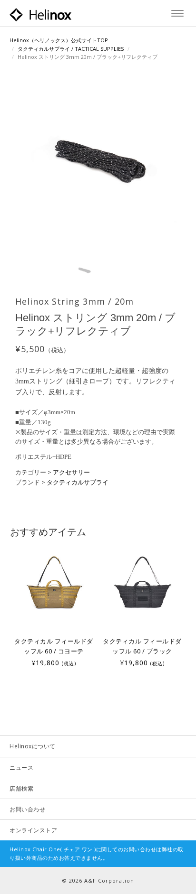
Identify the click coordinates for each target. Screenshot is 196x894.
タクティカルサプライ (77, 482)
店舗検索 (21, 788)
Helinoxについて (33, 746)
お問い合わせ (27, 809)
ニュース (21, 768)
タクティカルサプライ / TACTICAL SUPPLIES (71, 48)
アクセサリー (71, 472)
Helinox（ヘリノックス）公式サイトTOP (59, 40)
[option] (53, 606)
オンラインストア (33, 830)
